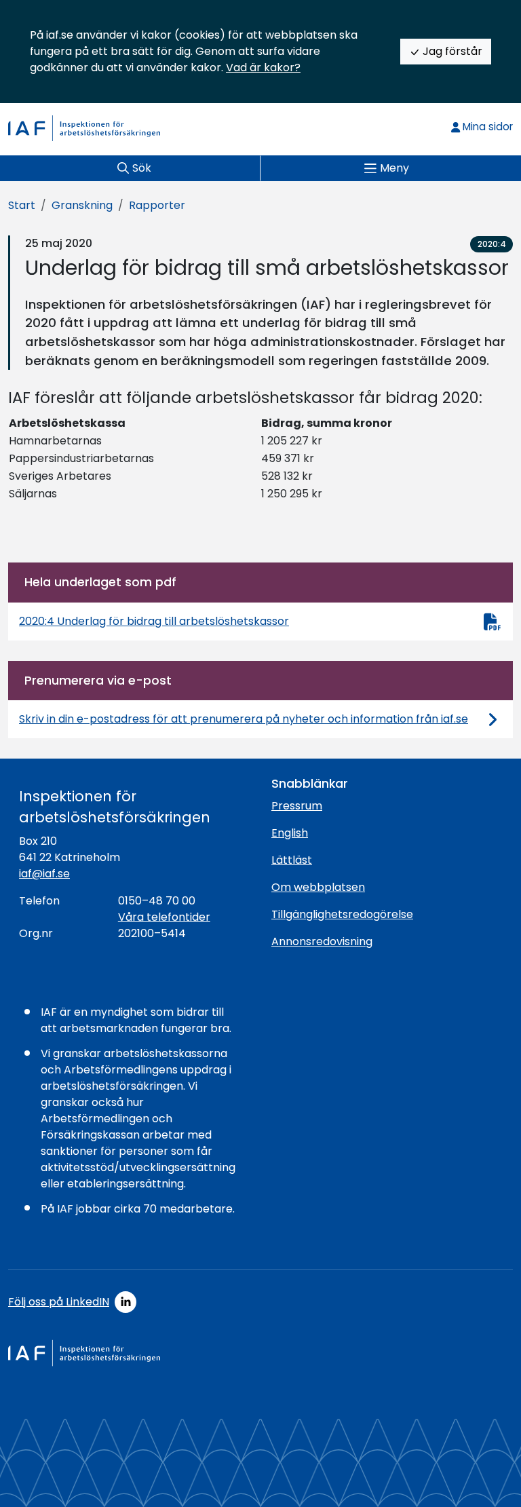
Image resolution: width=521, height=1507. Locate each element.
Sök (141, 168)
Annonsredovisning (321, 941)
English (289, 833)
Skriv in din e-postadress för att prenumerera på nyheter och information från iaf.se (243, 719)
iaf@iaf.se (44, 873)
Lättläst (291, 860)
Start (21, 205)
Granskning (82, 205)
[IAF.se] (84, 128)
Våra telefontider (164, 917)
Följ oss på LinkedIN (58, 1302)
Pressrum (296, 806)
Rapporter (157, 205)
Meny (394, 168)
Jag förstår (451, 51)
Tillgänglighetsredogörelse (342, 914)
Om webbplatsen (318, 887)
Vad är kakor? (263, 67)
